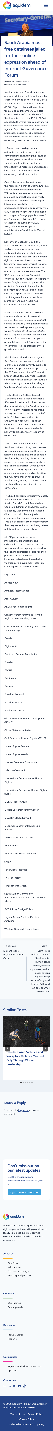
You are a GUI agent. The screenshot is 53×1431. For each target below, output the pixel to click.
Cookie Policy (26, 1419)
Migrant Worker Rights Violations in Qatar (13, 952)
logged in (23, 1110)
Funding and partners (19, 1275)
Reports (12, 1339)
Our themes (14, 1303)
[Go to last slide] (7, 1048)
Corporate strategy (18, 1271)
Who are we (14, 1267)
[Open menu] (46, 5)
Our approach (15, 1307)
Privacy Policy (35, 1414)
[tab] (21, 1082)
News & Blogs (15, 1334)
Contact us (9, 1380)
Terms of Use (17, 1414)
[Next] (45, 1048)
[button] (24, 1192)
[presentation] (26, 1031)
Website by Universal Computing (26, 1424)
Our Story (13, 1263)
